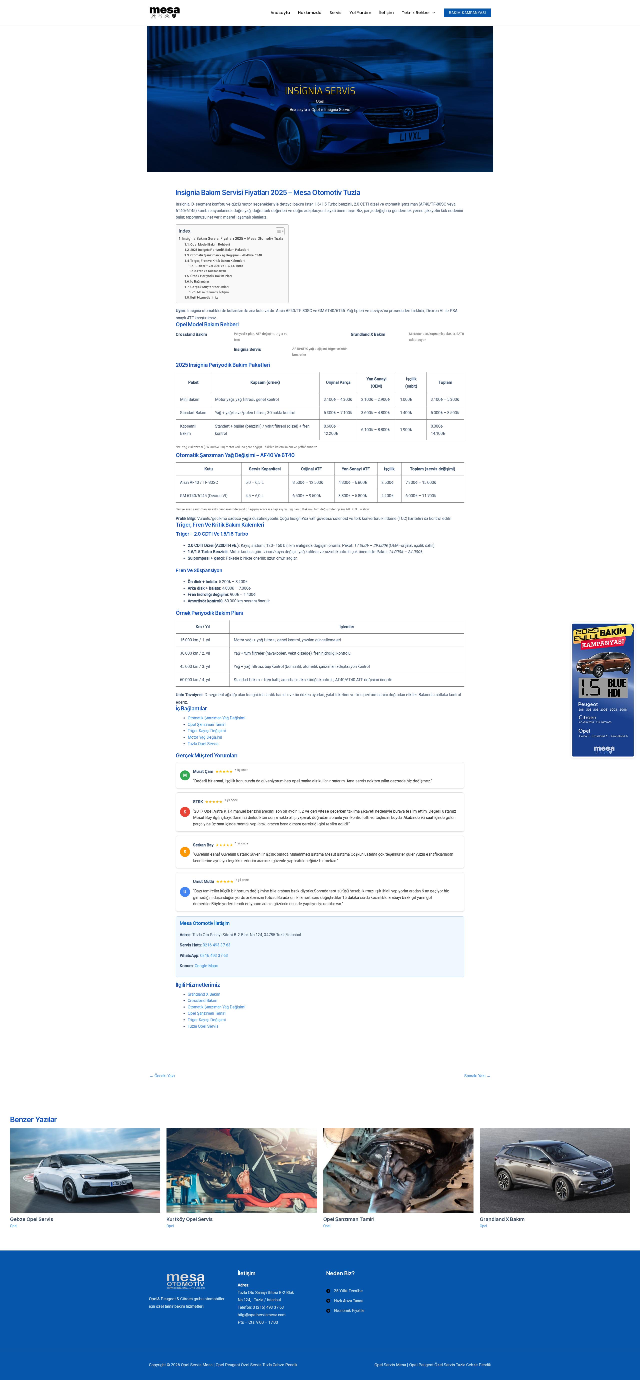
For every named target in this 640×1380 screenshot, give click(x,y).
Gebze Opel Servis (31, 1219)
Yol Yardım (360, 13)
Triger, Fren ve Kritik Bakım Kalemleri (217, 261)
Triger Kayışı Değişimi (207, 730)
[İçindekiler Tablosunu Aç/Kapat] (277, 231)
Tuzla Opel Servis (203, 743)
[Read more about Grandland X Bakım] (555, 1170)
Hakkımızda (310, 13)
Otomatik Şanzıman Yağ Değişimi (216, 718)
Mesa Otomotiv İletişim (213, 292)
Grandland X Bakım (204, 994)
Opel (320, 101)
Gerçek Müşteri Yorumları (209, 287)
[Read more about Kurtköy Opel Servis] (241, 1170)
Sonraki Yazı (477, 1075)
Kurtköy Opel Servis (189, 1219)
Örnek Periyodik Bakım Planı (211, 276)
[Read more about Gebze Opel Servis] (85, 1170)
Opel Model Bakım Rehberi (210, 244)
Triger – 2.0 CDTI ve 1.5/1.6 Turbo (220, 266)
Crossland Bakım (202, 1000)
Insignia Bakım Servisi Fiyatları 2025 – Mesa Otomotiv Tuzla (232, 239)
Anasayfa (280, 13)
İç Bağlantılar (199, 281)
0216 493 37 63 (216, 945)
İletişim (386, 13)
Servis (336, 13)
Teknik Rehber (416, 13)
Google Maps (206, 965)
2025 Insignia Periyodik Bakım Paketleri (219, 250)
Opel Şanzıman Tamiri (207, 724)
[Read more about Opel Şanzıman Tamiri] (398, 1170)
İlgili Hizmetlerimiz (204, 297)
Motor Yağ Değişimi (205, 737)
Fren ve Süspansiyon (211, 271)
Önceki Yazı (162, 1075)
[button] (432, 13)
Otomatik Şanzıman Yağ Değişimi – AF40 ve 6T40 (226, 255)
